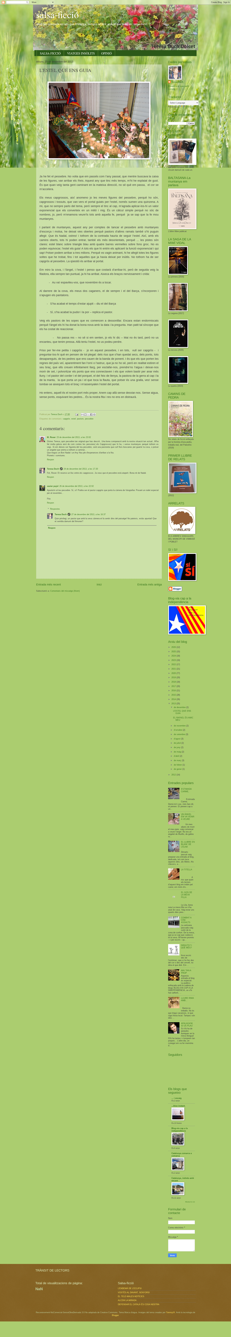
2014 (173, 699)
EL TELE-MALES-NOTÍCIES (131, 1296)
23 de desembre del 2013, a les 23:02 (74, 437)
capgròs (66, 419)
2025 (173, 651)
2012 (173, 775)
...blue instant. (178, 1106)
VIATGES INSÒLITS (81, 53)
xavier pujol (52, 486)
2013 (173, 703)
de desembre (180, 707)
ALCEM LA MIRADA (127, 1300)
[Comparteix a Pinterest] (94, 414)
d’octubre (178, 730)
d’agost (177, 739)
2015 (173, 695)
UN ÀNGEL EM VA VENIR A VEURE (187, 816)
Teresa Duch (53, 469)
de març (178, 760)
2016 (173, 690)
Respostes (55, 509)
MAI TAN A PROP (186, 971)
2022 (173, 664)
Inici (99, 584)
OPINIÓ (106, 53)
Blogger (115, 1315)
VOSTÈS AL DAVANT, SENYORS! (134, 1292)
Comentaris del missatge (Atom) (65, 591)
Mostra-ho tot (190, 1202)
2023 (173, 660)
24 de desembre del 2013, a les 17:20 (81, 469)
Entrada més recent (48, 584)
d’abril (177, 756)
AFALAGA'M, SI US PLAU (187, 1024)
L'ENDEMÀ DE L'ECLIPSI (130, 1288)
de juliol (177, 743)
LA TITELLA (186, 869)
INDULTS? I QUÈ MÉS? (186, 946)
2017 (173, 686)
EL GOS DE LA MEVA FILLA (186, 894)
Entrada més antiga (149, 584)
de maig (178, 752)
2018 (173, 682)
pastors (80, 419)
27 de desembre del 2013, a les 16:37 (88, 514)
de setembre (180, 734)
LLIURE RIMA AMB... (187, 999)
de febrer (178, 765)
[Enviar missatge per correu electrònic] (76, 414)
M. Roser (51, 437)
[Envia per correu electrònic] (82, 414)
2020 (173, 673)
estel (73, 419)
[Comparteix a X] (88, 414)
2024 (173, 656)
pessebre (89, 419)
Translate (190, 107)
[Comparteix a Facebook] (91, 414)
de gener (178, 769)
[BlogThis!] (85, 414)
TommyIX (170, 1312)
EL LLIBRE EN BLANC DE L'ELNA (188, 844)
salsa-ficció (57, 14)
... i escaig (176, 1098)
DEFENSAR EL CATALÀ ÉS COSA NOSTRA (138, 1304)
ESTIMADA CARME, (186, 790)
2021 (173, 669)
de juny (177, 747)
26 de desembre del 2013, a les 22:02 (76, 486)
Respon (50, 459)
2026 (173, 647)
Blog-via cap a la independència (179, 1129)
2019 (173, 677)
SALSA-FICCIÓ (50, 53)
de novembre (180, 726)
